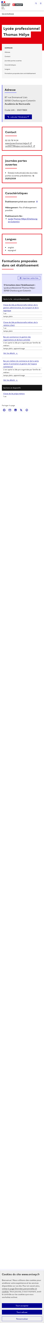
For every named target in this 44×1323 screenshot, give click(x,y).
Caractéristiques (10, 65)
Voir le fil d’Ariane (8, 14)
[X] (21, 410)
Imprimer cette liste (30, 278)
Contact (7, 56)
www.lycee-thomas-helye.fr (17, 143)
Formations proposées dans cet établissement (20, 73)
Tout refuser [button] (22, 1312)
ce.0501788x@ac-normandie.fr (19, 146)
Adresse (7, 52)
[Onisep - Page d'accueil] (18, 5)
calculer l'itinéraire (18, 117)
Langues (7, 69)
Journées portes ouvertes (13, 61)
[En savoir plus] (37, 201)
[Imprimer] (4, 410)
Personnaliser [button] (22, 1318)
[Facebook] (26, 410)
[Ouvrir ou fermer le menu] (41, 3)
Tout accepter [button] (22, 1305)
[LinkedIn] (15, 410)
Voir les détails (9, 353)
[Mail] (10, 410)
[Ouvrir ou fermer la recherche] (36, 3)
